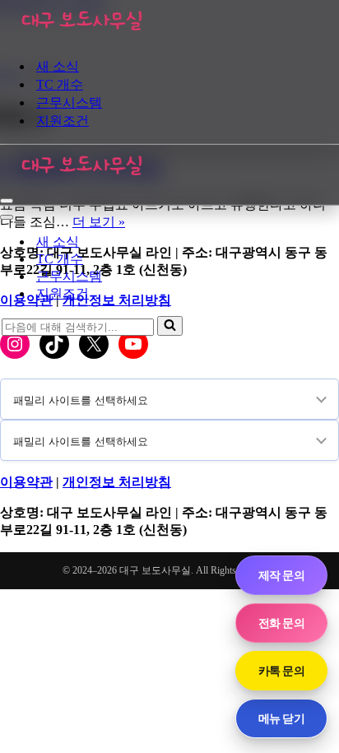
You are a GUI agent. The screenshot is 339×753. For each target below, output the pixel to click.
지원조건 (62, 121)
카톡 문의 (281, 670)
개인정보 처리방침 (117, 482)
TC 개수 (59, 84)
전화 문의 (281, 623)
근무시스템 (69, 102)
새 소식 (57, 66)
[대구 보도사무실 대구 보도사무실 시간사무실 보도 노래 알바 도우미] (82, 37)
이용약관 (26, 482)
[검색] (170, 326)
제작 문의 (281, 575)
